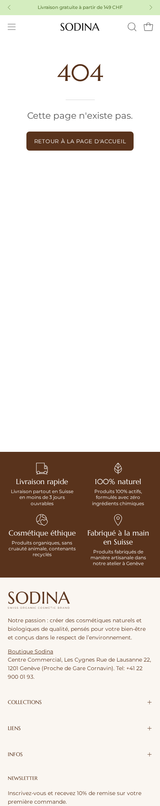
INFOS (15, 754)
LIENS (14, 728)
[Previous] (9, 7)
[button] (131, 26)
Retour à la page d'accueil (80, 141)
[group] (80, 7)
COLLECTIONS (25, 702)
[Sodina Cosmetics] (80, 27)
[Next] (150, 7)
